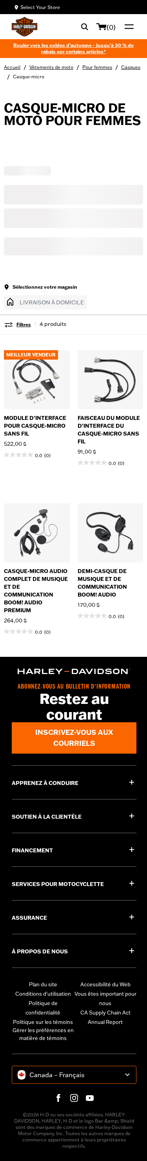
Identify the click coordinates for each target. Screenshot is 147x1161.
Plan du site (43, 984)
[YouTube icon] (89, 1098)
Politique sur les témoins (43, 1022)
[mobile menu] (127, 26)
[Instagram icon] (74, 1098)
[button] (45, 302)
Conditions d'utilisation (43, 994)
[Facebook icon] (58, 1098)
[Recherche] (84, 26)
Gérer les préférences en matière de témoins (43, 1034)
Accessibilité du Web (105, 984)
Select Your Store (40, 7)
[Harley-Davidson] (74, 671)
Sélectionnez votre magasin (45, 287)
